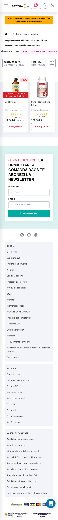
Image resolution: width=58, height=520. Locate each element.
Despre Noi (12, 252)
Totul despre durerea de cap (20, 439)
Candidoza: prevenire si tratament (23, 469)
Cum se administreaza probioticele (24, 463)
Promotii (11, 404)
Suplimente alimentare (18, 380)
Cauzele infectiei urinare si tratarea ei (24, 457)
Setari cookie (13, 357)
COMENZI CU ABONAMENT (18, 311)
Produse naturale (15, 416)
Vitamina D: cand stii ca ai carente (23, 451)
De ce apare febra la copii (19, 487)
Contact (11, 335)
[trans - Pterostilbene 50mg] (42, 88)
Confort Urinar (13, 422)
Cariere (10, 299)
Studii (10, 294)
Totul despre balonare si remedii (22, 481)
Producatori (12, 410)
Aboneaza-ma (29, 213)
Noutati (10, 270)
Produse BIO (12, 386)
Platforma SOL (13, 323)
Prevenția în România (17, 263)
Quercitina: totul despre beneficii (22, 475)
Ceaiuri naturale (14, 392)
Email (11, 198)
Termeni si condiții (15, 306)
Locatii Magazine (15, 275)
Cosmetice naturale (16, 398)
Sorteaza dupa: (12, 62)
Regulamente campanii (18, 341)
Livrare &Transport (15, 330)
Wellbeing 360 (13, 258)
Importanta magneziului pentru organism (27, 493)
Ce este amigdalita (16, 445)
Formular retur (13, 374)
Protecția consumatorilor (18, 318)
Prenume (13, 186)
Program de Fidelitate (17, 282)
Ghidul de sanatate (16, 287)
